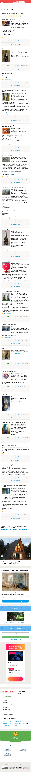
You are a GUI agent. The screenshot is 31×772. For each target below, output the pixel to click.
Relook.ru (8, 753)
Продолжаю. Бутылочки (8, 19)
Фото (10, 16)
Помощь (5, 700)
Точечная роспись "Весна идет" (10, 291)
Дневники (4, 16)
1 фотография (7, 454)
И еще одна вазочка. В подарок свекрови (13, 422)
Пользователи (17, 16)
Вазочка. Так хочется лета (9, 445)
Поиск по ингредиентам (15, 639)
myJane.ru (7, 749)
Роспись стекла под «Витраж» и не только (14, 187)
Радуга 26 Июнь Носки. (9, 725)
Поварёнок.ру (8, 745)
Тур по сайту (6, 707)
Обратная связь (6, 709)
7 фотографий (7, 313)
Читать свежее (7, 696)
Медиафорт (22, 764)
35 (16, 85)
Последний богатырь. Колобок (14, 671)
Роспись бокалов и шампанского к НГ (12, 48)
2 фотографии (7, 176)
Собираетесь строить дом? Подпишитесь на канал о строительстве (15, 562)
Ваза (3, 348)
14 (16, 182)
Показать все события (15, 679)
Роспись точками (7, 73)
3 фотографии (7, 79)
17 (16, 286)
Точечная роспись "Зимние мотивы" (12, 229)
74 (16, 69)
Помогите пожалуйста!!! (8, 465)
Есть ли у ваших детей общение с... (12, 721)
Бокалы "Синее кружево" (9, 324)
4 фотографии (16, 60)
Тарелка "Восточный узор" (9, 371)
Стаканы (4, 394)
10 (16, 256)
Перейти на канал (14, 601)
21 (16, 44)
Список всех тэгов (5, 534)
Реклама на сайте (21, 691)
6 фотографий (7, 250)
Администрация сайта (8, 705)
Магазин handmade (16, 4)
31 (16, 120)
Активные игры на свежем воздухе (15, 622)
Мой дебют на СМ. (7, 155)
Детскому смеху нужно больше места (15, 570)
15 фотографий (7, 144)
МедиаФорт (15, 737)
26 (16, 150)
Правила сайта (6, 702)
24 (16, 224)
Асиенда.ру (23, 749)
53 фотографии (7, 218)
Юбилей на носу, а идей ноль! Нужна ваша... (14, 723)
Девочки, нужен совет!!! (8, 261)
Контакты (19, 693)
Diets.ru (23, 745)
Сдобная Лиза (12, 663)
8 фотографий (7, 37)
